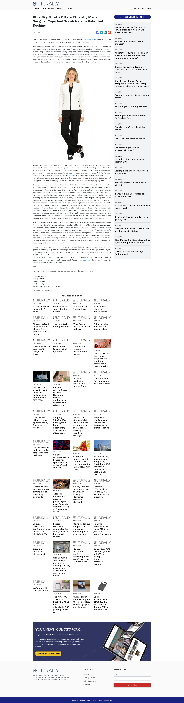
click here (87, 260)
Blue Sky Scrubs (89, 40)
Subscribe (132, 685)
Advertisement (89, 681)
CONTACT (69, 8)
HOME (37, 8)
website (72, 175)
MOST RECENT (48, 8)
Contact (86, 684)
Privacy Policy (89, 678)
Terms (86, 674)
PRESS (60, 8)
